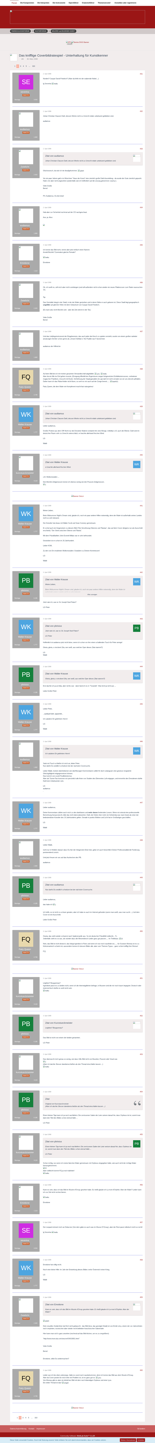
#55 (141, 1134)
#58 (141, 1260)
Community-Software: (77, 1436)
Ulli (22, 59)
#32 (141, 111)
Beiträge (17, 100)
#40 (141, 455)
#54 (141, 1092)
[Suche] (141, 3)
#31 (141, 74)
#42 (141, 572)
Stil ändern (141, 1429)
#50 (141, 931)
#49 (141, 877)
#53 (141, 1054)
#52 (141, 1016)
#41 (141, 506)
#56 (141, 1185)
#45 (141, 704)
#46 (141, 741)
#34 (141, 207)
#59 (141, 1297)
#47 (141, 803)
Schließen (141, 1440)
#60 (141, 1370)
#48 (141, 840)
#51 (141, 978)
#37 (141, 331)
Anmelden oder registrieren (125, 3)
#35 (141, 245)
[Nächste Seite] (37, 66)
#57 (141, 1222)
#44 (141, 666)
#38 (141, 369)
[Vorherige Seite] (11, 66)
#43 (141, 619)
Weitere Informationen (128, 1440)
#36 (141, 282)
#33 (141, 149)
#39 (141, 406)
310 (33, 66)
